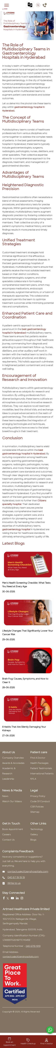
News (5, 796)
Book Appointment (12, 829)
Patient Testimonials (41, 768)
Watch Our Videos (12, 801)
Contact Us (8, 839)
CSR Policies (37, 806)
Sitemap (34, 812)
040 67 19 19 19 (16, 877)
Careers (6, 834)
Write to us (13, 883)
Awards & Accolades (13, 763)
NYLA (33, 779)
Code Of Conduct (40, 801)
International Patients (41, 773)
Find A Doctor (37, 757)
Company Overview (13, 757)
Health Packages (39, 763)
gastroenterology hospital (16, 529)
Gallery (34, 834)
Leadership (8, 779)
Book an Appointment (9, 1043)
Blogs (33, 839)
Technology (36, 829)
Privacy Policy (37, 796)
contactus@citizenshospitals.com (27, 871)
